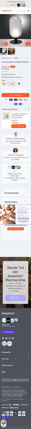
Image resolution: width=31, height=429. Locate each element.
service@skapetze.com (27, 221)
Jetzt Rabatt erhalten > (23, 218)
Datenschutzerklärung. (23, 222)
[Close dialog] (30, 205)
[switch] (3, 426)
